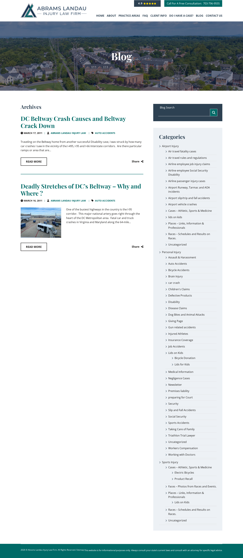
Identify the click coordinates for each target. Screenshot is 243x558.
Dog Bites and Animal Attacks (186, 314)
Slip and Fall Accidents (182, 410)
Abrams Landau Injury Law (68, 133)
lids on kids (175, 217)
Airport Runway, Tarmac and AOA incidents (189, 190)
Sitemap (80, 549)
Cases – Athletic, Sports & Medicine (190, 211)
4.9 (141, 3)
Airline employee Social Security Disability (188, 173)
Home (100, 15)
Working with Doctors (181, 454)
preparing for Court (180, 397)
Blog (199, 15)
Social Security (177, 416)
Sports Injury (170, 462)
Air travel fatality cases (182, 151)
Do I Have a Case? (181, 15)
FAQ (145, 15)
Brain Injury (175, 276)
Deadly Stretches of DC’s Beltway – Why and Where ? (81, 189)
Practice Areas (129, 15)
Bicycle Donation (185, 358)
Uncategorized (177, 244)
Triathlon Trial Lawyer (181, 435)
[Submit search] (213, 112)
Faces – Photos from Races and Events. (192, 486)
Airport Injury (170, 146)
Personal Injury (171, 252)
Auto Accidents (105, 133)
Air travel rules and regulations (187, 158)
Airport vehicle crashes (182, 204)
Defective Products (180, 295)
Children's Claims (179, 289)
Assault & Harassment (182, 257)
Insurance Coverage (180, 340)
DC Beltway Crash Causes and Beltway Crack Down (73, 121)
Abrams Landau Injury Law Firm (42, 549)
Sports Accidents (178, 423)
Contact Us (214, 15)
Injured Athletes (178, 334)
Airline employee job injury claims (189, 164)
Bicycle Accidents (178, 270)
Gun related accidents (182, 327)
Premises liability (178, 391)
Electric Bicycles (184, 472)
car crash (174, 283)
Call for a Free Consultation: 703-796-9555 (193, 3)
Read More (34, 161)
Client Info (158, 15)
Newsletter (175, 385)
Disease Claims (177, 308)
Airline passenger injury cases (186, 181)
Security (173, 403)
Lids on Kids (175, 353)
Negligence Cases (179, 378)
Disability (174, 302)
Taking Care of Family (181, 429)
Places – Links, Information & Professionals (186, 226)
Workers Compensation (183, 448)
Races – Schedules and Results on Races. (189, 236)
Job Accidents (176, 346)
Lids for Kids (182, 364)
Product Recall (184, 479)
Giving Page (175, 321)
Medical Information (180, 372)
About (111, 15)
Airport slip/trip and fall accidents (189, 198)
